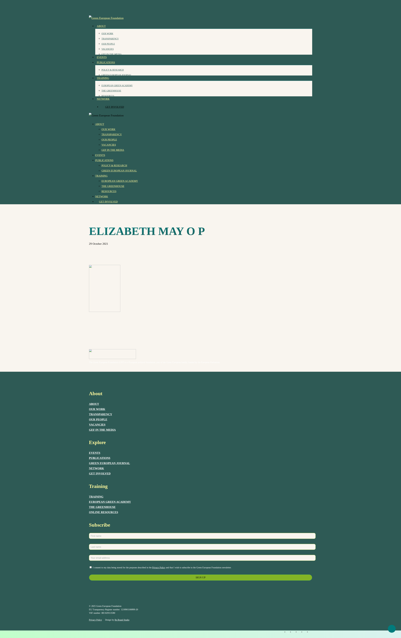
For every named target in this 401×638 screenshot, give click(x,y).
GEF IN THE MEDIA (102, 429)
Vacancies (109, 144)
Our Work (108, 129)
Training (101, 175)
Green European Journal (119, 170)
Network (101, 196)
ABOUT (94, 404)
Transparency (112, 134)
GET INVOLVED (100, 473)
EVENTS (94, 452)
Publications (104, 160)
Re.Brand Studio (122, 620)
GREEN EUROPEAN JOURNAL (109, 463)
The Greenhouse (113, 186)
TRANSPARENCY (100, 414)
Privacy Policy (158, 567)
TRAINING (96, 496)
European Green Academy (120, 181)
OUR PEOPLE (98, 419)
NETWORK (96, 468)
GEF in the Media (113, 150)
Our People (109, 139)
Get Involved (108, 201)
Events (100, 155)
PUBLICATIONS (99, 458)
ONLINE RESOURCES (103, 512)
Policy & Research (114, 165)
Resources (109, 191)
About (99, 124)
